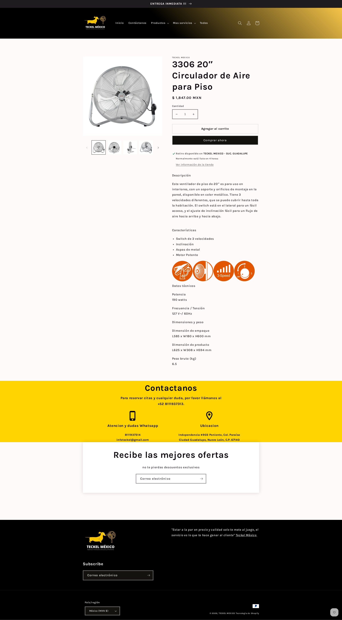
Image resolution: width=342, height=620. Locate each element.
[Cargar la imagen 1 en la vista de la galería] (99, 147)
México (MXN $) (98, 610)
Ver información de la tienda (194, 164)
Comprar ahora (215, 140)
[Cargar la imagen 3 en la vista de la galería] (130, 147)
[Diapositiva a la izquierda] (87, 147)
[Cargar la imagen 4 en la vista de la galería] (146, 147)
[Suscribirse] (201, 479)
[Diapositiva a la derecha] (158, 147)
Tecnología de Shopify (247, 613)
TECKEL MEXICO (227, 613)
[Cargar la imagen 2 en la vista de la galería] (114, 147)
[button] (160, 23)
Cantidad (178, 106)
